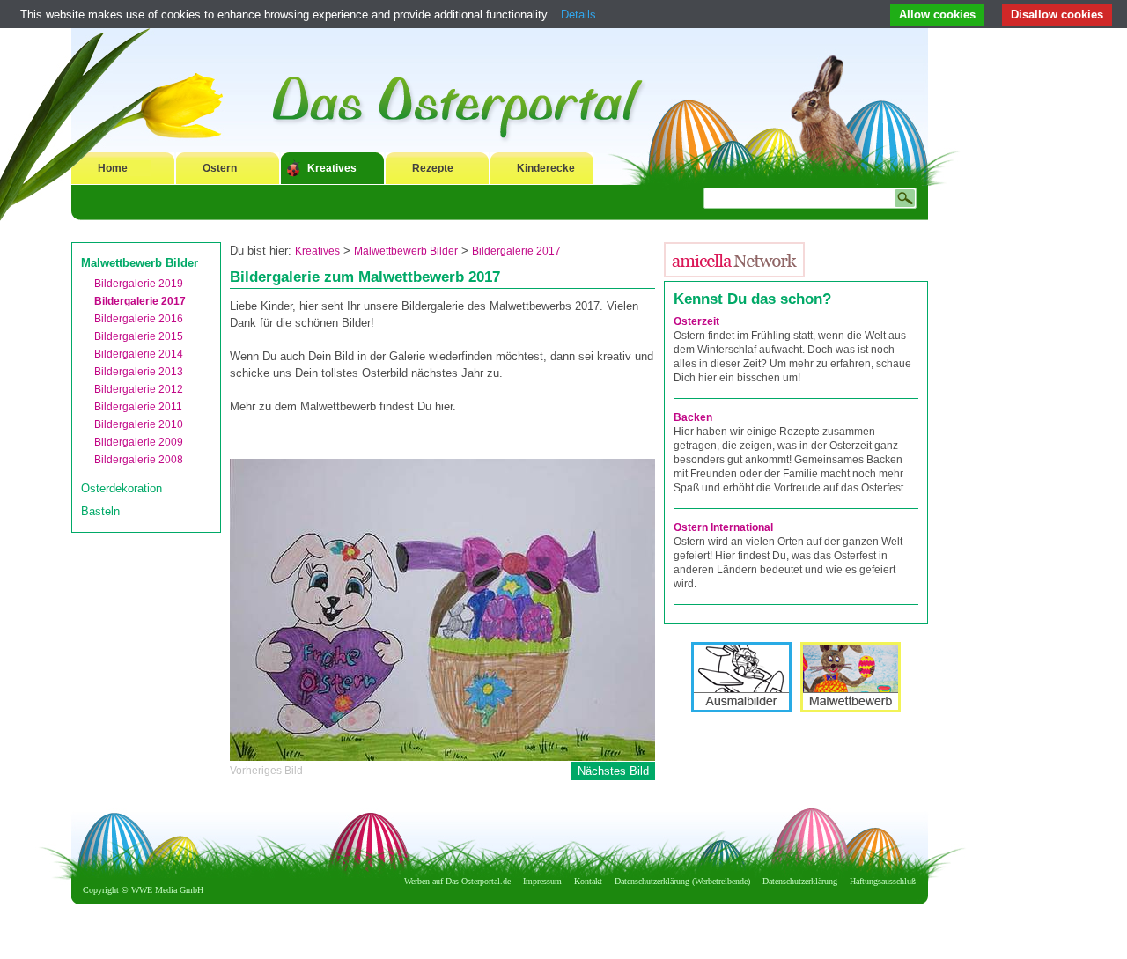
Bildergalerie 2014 (138, 354)
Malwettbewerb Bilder (139, 262)
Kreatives (332, 168)
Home (113, 168)
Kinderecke (546, 168)
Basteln (100, 511)
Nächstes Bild (613, 771)
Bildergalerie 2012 (138, 389)
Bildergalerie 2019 (138, 283)
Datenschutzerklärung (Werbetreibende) (682, 881)
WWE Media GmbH (167, 890)
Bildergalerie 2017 (140, 301)
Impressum (542, 881)
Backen (693, 417)
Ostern (220, 168)
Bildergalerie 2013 (138, 371)
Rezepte (432, 168)
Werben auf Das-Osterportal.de (457, 881)
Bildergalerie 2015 (138, 336)
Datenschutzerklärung (799, 881)
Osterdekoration (121, 488)
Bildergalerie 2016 (138, 319)
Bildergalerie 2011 (138, 407)
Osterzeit (696, 321)
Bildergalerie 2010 (138, 424)
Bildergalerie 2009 (138, 442)
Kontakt (588, 881)
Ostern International (723, 527)
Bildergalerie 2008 (138, 460)
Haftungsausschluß (883, 881)
